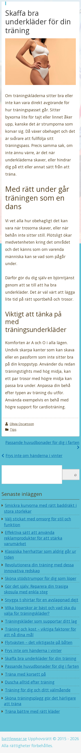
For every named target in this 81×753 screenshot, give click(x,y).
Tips (13, 429)
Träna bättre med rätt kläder (32, 711)
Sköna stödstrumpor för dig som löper (40, 578)
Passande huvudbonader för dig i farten (42, 442)
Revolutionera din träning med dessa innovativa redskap (39, 567)
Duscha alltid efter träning (29, 682)
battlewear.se (14, 738)
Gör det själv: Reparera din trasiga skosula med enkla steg (36, 589)
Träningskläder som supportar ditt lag (41, 621)
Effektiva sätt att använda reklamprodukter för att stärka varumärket (33, 538)
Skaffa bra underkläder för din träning (40, 658)
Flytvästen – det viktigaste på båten (38, 642)
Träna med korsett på (25, 674)
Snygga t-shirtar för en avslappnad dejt (41, 599)
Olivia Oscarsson (22, 424)
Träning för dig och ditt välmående (37, 690)
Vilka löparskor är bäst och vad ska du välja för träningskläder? (40, 610)
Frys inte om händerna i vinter (34, 455)
